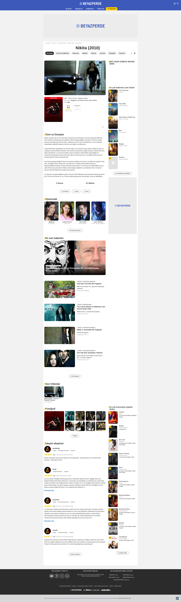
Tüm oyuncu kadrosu (75, 230)
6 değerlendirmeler (63, 532)
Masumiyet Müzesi (124, 495)
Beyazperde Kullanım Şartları (85, 586)
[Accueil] (90, 3)
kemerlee (56, 500)
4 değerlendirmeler (58, 471)
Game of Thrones (124, 453)
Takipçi (55, 450)
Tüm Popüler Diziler (61, 43)
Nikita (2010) (88, 47)
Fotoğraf (50, 408)
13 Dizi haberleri (75, 376)
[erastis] (47, 531)
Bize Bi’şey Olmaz (124, 509)
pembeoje (56, 448)
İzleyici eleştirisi (54, 443)
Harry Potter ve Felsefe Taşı (127, 117)
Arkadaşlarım (77, 105)
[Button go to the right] (134, 53)
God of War (122, 103)
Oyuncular (51, 199)
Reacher (121, 426)
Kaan (54, 469)
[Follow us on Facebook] (57, 576)
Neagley (121, 144)
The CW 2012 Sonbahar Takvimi (89, 353)
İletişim (74, 586)
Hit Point (121, 157)
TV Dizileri (53, 43)
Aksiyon (81, 98)
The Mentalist (123, 537)
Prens (121, 467)
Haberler (89, 9)
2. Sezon (76, 191)
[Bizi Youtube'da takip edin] (51, 576)
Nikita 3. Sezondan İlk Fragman (89, 330)
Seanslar (78, 9)
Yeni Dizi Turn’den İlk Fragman (89, 284)
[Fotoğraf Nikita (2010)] (54, 421)
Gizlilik (111, 586)
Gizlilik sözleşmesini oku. (124, 598)
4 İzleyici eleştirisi (75, 554)
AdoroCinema (127, 577)
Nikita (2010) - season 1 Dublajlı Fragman (51, 399)
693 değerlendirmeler (63, 502)
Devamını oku (49, 490)
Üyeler (68, 105)
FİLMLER (68, 9)
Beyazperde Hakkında (65, 586)
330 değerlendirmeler (63, 450)
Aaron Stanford (98, 222)
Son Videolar (52, 383)
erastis (55, 530)
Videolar (100, 9)
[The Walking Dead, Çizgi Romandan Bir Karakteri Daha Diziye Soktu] (75, 258)
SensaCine (112, 577)
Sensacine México (119, 579)
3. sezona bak (65, 191)
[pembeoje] (47, 449)
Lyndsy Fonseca (83, 100)
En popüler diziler (122, 553)
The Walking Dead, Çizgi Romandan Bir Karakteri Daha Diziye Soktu (72, 269)
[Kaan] (47, 470)
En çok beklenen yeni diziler (122, 173)
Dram (86, 98)
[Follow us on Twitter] (62, 576)
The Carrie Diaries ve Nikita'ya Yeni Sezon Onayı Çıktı (91, 308)
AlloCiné (111, 575)
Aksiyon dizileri (70, 43)
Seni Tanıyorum (123, 90)
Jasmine (121, 412)
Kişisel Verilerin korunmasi (101, 586)
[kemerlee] (47, 500)
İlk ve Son (122, 439)
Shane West (93, 100)
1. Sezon (86, 191)
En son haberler (54, 238)
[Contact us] (67, 576)
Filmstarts (126, 575)
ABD (68, 102)
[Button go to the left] (131, 53)
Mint (120, 130)
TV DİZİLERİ (111, 9)
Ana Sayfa (47, 43)
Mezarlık (121, 523)
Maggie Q (74, 100)
